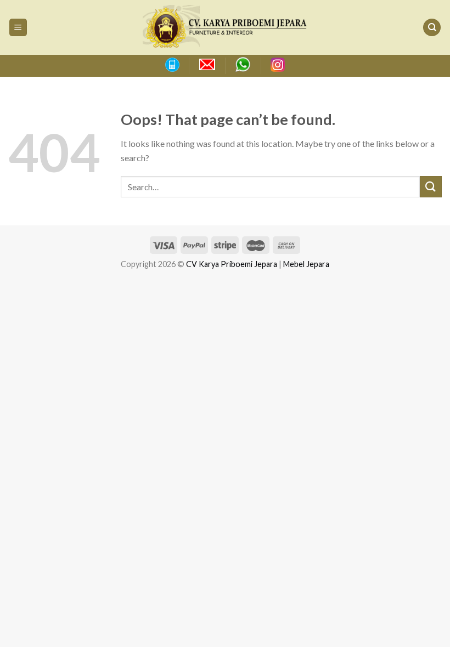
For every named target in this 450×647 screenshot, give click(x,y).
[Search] (432, 28)
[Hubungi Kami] (171, 64)
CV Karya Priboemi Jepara (231, 264)
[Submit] (431, 186)
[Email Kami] (207, 65)
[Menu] (18, 28)
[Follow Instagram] (277, 64)
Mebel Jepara (306, 264)
